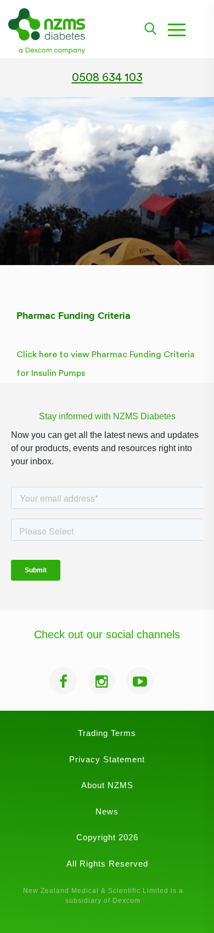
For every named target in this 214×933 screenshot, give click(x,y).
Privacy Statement (107, 759)
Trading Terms (107, 733)
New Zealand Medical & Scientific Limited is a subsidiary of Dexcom (103, 895)
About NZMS (107, 785)
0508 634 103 (107, 77)
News (107, 811)
